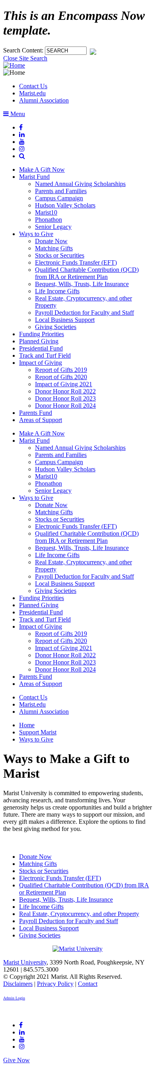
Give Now (16, 1060)
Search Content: (24, 50)
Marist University (24, 962)
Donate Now (51, 241)
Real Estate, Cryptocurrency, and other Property (79, 913)
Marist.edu (32, 93)
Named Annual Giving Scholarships (80, 183)
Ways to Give (36, 233)
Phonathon (48, 219)
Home (27, 725)
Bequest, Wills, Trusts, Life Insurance (82, 284)
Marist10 (46, 212)
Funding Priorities (41, 334)
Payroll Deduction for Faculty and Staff (84, 312)
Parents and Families (61, 191)
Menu (17, 113)
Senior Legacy (53, 226)
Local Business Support (65, 319)
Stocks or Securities (59, 255)
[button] (22, 156)
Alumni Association (44, 100)
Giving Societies (55, 326)
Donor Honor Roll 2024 (65, 405)
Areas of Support (40, 419)
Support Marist (37, 732)
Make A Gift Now (42, 169)
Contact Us (33, 86)
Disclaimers (18, 983)
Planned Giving (38, 341)
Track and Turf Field (45, 355)
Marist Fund (34, 176)
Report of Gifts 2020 (61, 377)
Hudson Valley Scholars (65, 205)
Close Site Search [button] (25, 58)
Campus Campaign (59, 198)
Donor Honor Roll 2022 (65, 391)
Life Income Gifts (57, 291)
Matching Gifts (54, 248)
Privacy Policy (55, 983)
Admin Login (14, 998)
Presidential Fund (41, 348)
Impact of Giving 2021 (63, 384)
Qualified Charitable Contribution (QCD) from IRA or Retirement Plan (87, 273)
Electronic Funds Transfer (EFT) (76, 262)
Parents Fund (35, 412)
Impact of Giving (40, 362)
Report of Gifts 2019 (61, 369)
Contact (87, 983)
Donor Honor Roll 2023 (65, 398)
